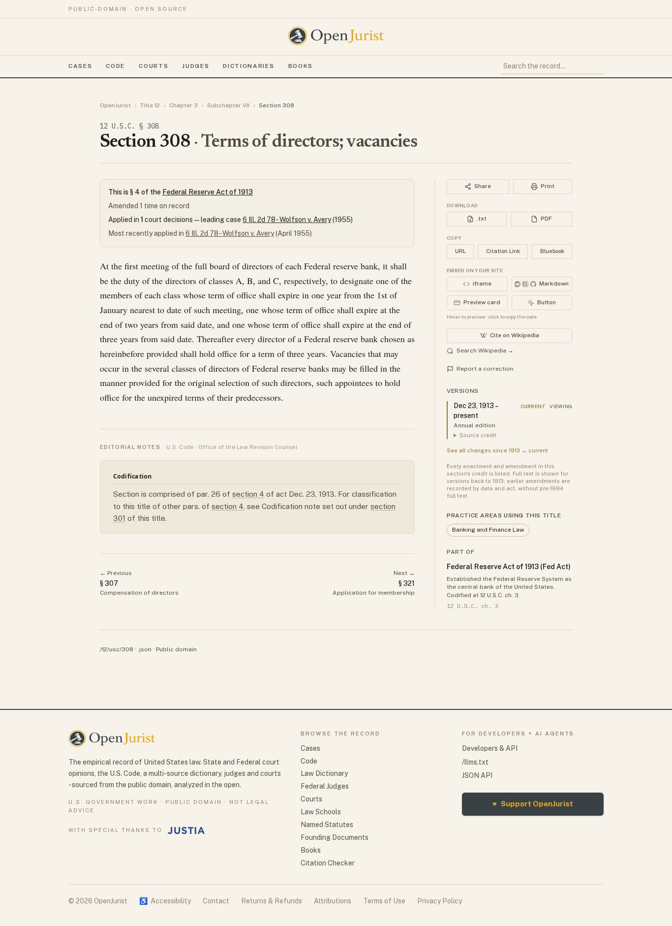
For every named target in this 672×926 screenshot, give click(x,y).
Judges (195, 66)
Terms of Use (384, 901)
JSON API (477, 775)
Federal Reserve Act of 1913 (207, 192)
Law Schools (321, 812)
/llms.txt (475, 762)
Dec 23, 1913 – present (476, 410)
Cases (80, 66)
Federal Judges (325, 786)
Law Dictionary (324, 773)
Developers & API (490, 748)
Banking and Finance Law (488, 529)
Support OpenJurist (532, 803)
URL (460, 251)
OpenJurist (115, 105)
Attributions (332, 901)
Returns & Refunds (271, 901)
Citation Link (503, 251)
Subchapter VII (228, 105)
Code (115, 66)
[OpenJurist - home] (336, 36)
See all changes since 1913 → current (497, 450)
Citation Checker (328, 863)
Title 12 (150, 105)
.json (145, 649)
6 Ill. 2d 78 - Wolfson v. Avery (287, 220)
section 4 (248, 494)
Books (300, 66)
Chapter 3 (183, 105)
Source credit (477, 435)
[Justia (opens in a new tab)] (186, 830)
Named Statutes (327, 825)
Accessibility (165, 901)
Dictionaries (248, 66)
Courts (153, 66)
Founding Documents (334, 837)
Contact (216, 901)
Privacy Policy (439, 901)
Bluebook (552, 251)
